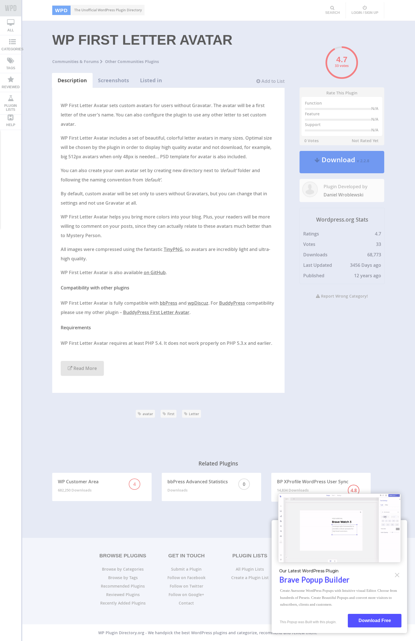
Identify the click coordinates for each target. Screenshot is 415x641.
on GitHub (155, 272)
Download (344, 162)
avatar (148, 414)
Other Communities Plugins (132, 61)
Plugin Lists (10, 108)
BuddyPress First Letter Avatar (156, 312)
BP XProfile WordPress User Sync (317, 485)
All (10, 30)
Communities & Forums (76, 61)
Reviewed (11, 87)
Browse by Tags (123, 577)
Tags (10, 68)
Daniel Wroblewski (343, 195)
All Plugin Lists (250, 569)
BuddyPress (232, 303)
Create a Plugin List (250, 577)
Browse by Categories (123, 569)
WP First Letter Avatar (142, 39)
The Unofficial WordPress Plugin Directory (98, 10)
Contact (186, 603)
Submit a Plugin (186, 569)
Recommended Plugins (123, 586)
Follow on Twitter (186, 586)
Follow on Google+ (186, 594)
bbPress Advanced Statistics (206, 485)
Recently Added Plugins (123, 603)
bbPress (168, 303)
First (170, 414)
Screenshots (113, 80)
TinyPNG (173, 249)
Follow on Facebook (186, 577)
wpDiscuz (198, 303)
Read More (84, 368)
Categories (12, 49)
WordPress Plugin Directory (10, 8)
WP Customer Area (97, 485)
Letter (194, 414)
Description (72, 80)
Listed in (151, 80)
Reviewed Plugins (123, 594)
